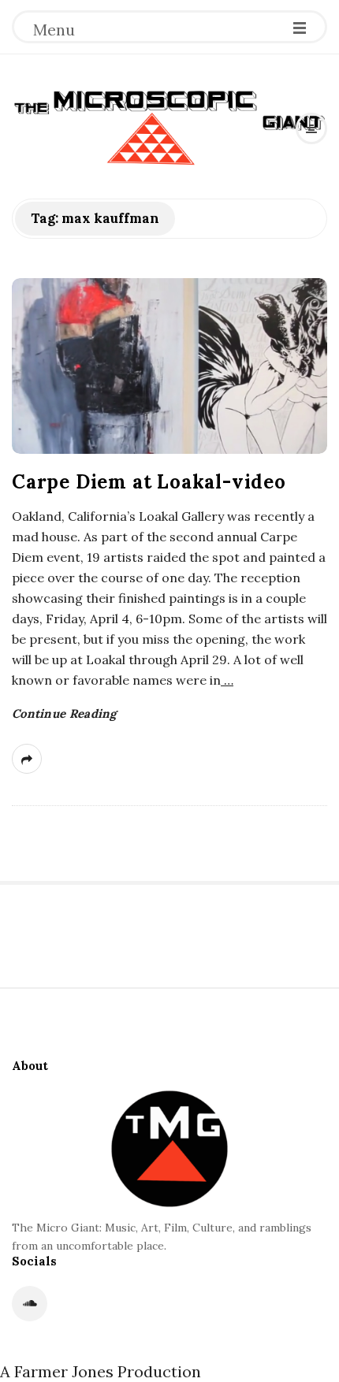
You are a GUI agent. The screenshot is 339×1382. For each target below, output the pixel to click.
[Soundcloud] (29, 1303)
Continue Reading (64, 713)
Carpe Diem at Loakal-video (149, 482)
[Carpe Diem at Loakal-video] (169, 366)
